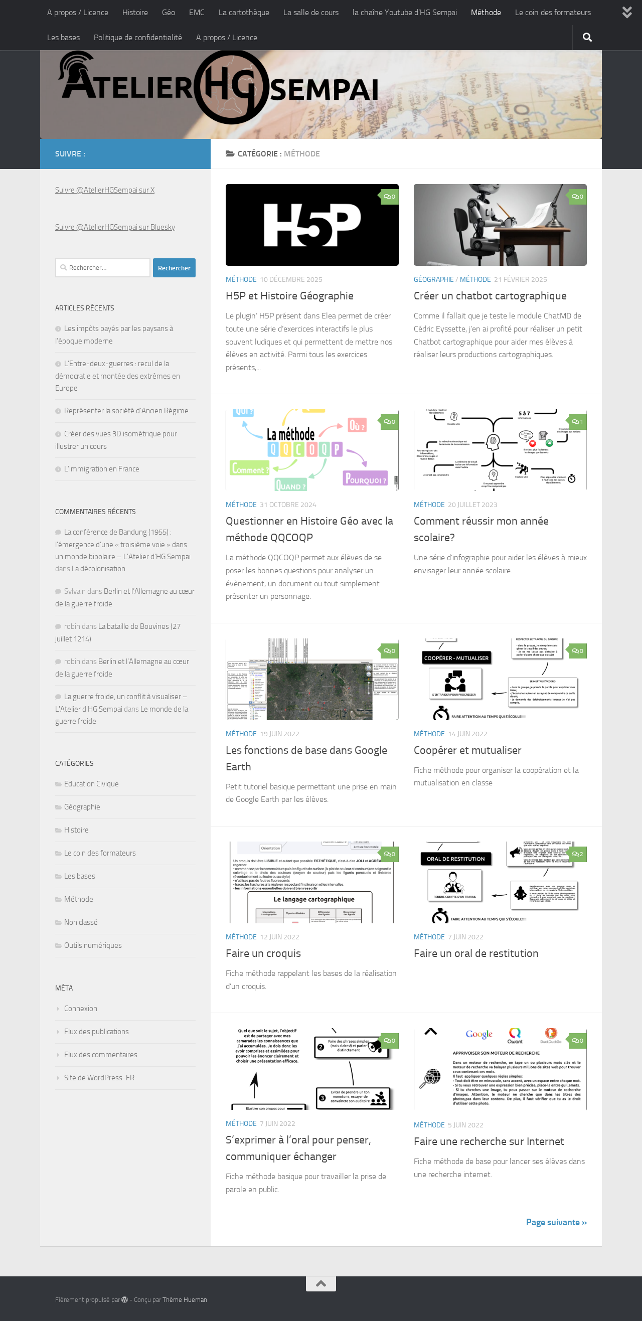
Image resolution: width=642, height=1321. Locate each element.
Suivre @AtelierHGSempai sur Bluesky (115, 227)
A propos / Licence (77, 12)
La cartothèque (244, 12)
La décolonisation (98, 568)
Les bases (63, 37)
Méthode (486, 12)
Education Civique (91, 783)
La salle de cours (311, 12)
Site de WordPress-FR (99, 1077)
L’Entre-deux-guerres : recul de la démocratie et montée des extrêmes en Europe (117, 376)
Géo (168, 12)
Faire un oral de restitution (476, 953)
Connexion (80, 1008)
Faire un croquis (263, 953)
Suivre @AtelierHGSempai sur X (104, 190)
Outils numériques (93, 945)
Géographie (434, 279)
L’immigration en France (101, 468)
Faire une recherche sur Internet (489, 1141)
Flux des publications (96, 1031)
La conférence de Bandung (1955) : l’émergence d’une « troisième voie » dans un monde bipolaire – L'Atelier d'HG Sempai (123, 544)
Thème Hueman (185, 1299)
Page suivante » (556, 1222)
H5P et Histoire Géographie (290, 295)
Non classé (81, 922)
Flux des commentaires (100, 1054)
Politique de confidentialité (138, 37)
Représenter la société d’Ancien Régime (126, 410)
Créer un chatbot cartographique (490, 295)
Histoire (135, 12)
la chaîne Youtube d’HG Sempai (405, 12)
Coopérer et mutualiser (468, 750)
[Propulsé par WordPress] (124, 1299)
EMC (197, 12)
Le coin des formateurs (553, 12)
